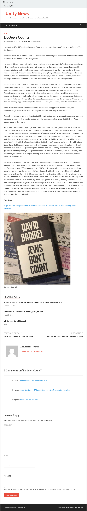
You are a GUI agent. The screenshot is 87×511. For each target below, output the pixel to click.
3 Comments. (36, 41)
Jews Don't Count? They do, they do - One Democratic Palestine (45, 390)
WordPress (70, 508)
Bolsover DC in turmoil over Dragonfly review (23, 311)
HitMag (80, 508)
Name (7, 455)
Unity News (17, 13)
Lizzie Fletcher (25, 41)
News (5, 33)
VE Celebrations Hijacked (15, 321)
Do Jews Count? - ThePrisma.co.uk (33, 380)
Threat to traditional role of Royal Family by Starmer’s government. (33, 302)
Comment (9, 425)
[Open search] (81, 25)
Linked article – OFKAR (29, 400)
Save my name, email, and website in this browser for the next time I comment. (40, 489)
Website (7, 476)
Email (7, 466)
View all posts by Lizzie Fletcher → (32, 351)
